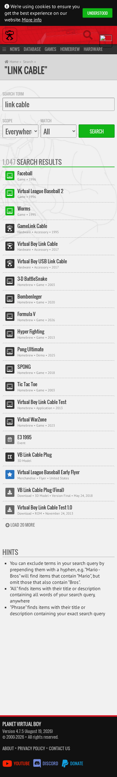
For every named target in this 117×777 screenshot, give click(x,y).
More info (32, 20)
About (8, 748)
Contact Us (59, 748)
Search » (29, 61)
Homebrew (70, 49)
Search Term (13, 94)
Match (46, 120)
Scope (7, 120)
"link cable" (25, 70)
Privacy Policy (31, 748)
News (15, 49)
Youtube (22, 763)
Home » (15, 61)
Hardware (93, 49)
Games (50, 49)
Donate (76, 763)
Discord (50, 763)
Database (32, 49)
